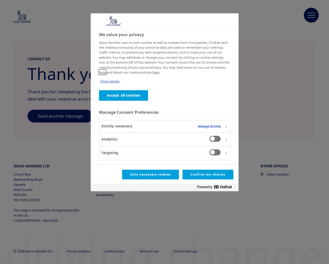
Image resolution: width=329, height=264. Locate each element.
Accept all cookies (123, 95)
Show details (110, 81)
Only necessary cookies (150, 174)
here (102, 72)
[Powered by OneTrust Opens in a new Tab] (216, 188)
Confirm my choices (207, 174)
